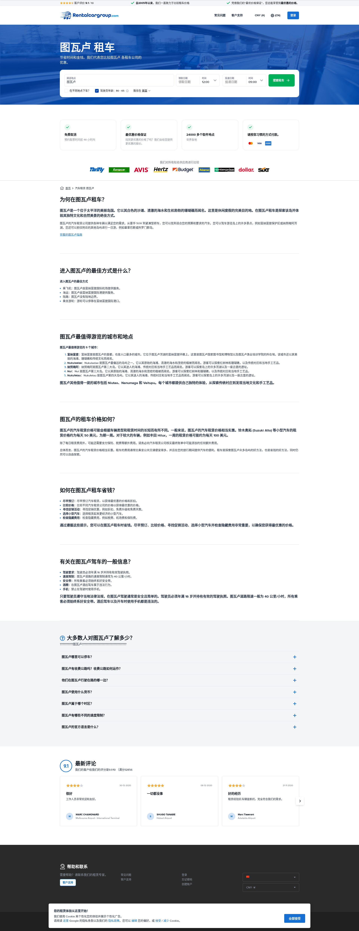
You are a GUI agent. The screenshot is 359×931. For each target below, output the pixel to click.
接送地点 (71, 78)
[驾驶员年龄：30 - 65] (97, 91)
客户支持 (237, 15)
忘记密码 (187, 879)
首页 (68, 188)
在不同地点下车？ (80, 90)
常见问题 (219, 15)
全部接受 (295, 918)
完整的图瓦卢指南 (71, 234)
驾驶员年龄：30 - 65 (112, 90)
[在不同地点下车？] (66, 91)
